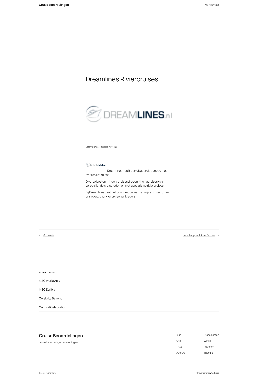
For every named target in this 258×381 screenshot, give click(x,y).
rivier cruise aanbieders (119, 196)
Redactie (104, 146)
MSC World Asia (49, 280)
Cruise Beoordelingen (54, 5)
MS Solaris (48, 235)
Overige (113, 146)
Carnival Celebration (52, 307)
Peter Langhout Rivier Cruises (199, 235)
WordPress (214, 373)
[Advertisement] (129, 38)
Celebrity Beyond (50, 298)
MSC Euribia (47, 289)
